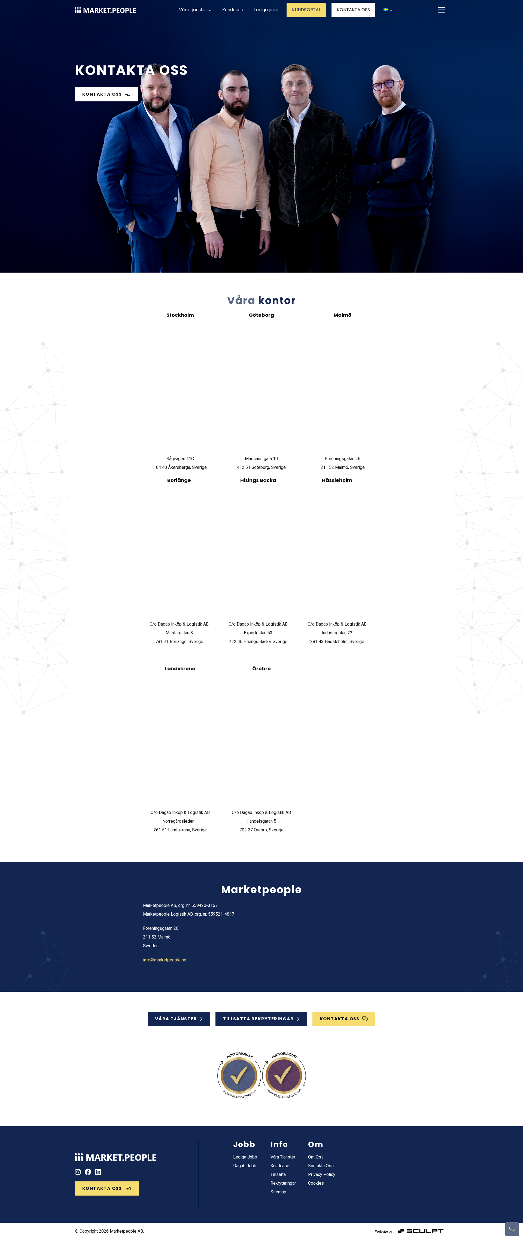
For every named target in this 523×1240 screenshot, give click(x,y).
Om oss (316, 1157)
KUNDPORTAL (306, 10)
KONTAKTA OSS (353, 10)
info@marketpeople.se (164, 960)
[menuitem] (388, 10)
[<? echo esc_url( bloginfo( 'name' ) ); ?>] (116, 1155)
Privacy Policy (321, 1174)
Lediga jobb (266, 10)
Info (279, 1144)
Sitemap (278, 1191)
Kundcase (232, 10)
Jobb (244, 1144)
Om (316, 1144)
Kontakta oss (321, 1165)
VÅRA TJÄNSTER (176, 1019)
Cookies (316, 1183)
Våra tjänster (193, 10)
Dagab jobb (244, 1165)
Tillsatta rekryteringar (258, 1019)
